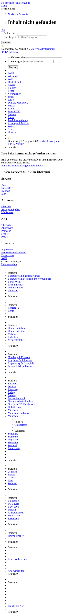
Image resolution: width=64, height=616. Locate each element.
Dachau (12, 386)
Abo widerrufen (16, 570)
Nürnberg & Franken (19, 357)
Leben (11, 90)
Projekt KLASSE (17, 606)
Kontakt (5, 191)
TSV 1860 (13, 506)
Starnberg (13, 436)
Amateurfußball (16, 512)
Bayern (11, 85)
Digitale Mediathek (18, 102)
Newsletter (6, 188)
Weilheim (13, 442)
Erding (11, 392)
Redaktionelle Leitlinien (13, 252)
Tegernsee (13, 439)
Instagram (47, 48)
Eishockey (13, 518)
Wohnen (12, 483)
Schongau (13, 433)
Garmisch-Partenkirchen (20, 401)
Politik (11, 73)
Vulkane (12, 334)
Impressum (7, 249)
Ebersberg (13, 389)
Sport (10, 96)
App (3, 185)
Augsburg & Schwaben (20, 360)
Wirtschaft (13, 76)
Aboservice (7, 228)
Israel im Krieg (15, 284)
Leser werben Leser (18, 559)
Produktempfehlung (18, 120)
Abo (10, 129)
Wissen (11, 105)
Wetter (11, 126)
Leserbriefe (14, 448)
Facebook (37, 48)
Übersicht (6, 206)
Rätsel (11, 99)
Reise (11, 117)
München (13, 416)
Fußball (12, 509)
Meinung (12, 114)
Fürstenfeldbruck (16, 398)
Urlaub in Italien (16, 328)
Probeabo (6, 230)
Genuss (12, 477)
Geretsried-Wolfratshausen (21, 404)
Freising (12, 395)
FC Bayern (13, 503)
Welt (10, 79)
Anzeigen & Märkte (18, 123)
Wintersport (14, 515)
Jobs (3, 193)
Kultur (11, 108)
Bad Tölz (13, 383)
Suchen (6, 42)
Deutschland (14, 82)
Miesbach (13, 410)
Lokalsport (13, 500)
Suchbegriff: (10, 37)
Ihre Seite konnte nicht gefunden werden (22, 165)
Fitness (11, 474)
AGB (4, 258)
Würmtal (12, 445)
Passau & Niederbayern (20, 366)
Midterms (13, 290)
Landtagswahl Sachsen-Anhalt (24, 275)
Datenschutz (7, 255)
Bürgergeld (14, 307)
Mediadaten (7, 212)
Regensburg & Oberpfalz (21, 363)
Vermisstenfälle (16, 340)
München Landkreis (18, 413)
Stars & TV (14, 111)
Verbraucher (14, 93)
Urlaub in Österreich (18, 331)
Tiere (10, 480)
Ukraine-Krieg (15, 287)
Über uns (12, 132)
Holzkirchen (14, 407)
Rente (11, 310)
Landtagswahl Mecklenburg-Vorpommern (29, 278)
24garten (12, 471)
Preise (4, 236)
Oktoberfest (20, 424)
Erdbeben (13, 337)
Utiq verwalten (9, 264)
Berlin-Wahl (14, 281)
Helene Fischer (15, 535)
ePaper (4, 233)
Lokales (12, 87)
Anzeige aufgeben (10, 209)
